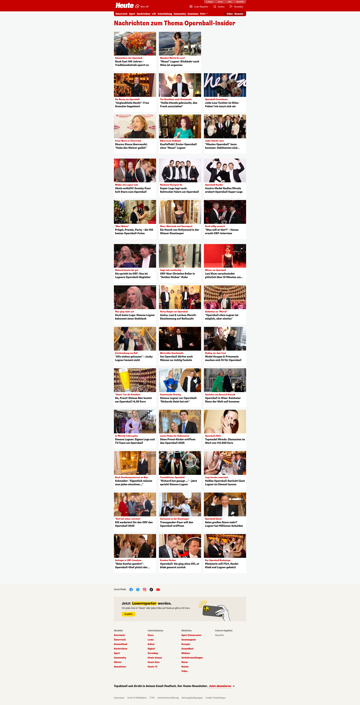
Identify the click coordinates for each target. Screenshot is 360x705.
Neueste (238, 13)
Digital (151, 648)
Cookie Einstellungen (215, 697)
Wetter (118, 662)
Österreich (121, 13)
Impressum (119, 697)
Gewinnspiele (188, 639)
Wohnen (185, 653)
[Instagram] (144, 589)
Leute (151, 639)
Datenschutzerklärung (168, 697)
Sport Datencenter (191, 635)
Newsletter (120, 666)
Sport (132, 13)
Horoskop (153, 653)
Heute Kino (153, 662)
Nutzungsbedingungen (192, 697)
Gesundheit (187, 648)
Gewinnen (193, 13)
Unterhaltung (165, 13)
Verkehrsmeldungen (192, 657)
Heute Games (155, 657)
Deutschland (120, 644)
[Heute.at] (125, 5)
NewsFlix (219, 635)
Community (180, 13)
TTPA (152, 697)
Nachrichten (120, 648)
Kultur (151, 644)
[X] (138, 589)
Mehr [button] (203, 13)
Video (230, 13)
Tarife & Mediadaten (137, 697)
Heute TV (153, 666)
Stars (151, 635)
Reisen (185, 666)
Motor (184, 662)
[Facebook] (131, 589)
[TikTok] (151, 589)
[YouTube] (158, 589)
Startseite (119, 635)
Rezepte (185, 644)
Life (154, 13)
